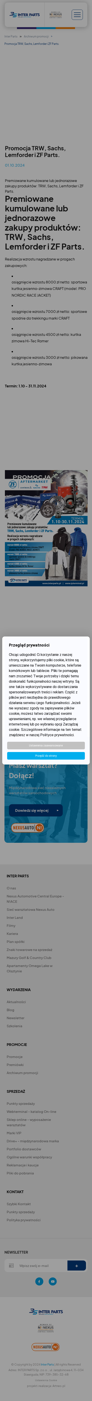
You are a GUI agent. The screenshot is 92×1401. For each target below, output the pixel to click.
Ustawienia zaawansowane (46, 745)
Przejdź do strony (46, 755)
